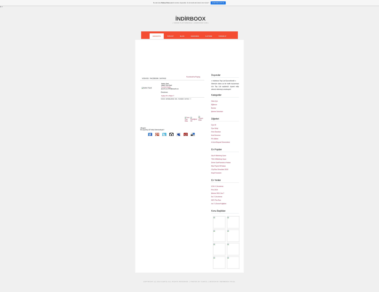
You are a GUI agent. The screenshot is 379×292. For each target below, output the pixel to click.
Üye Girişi (214, 128)
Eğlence (214, 104)
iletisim (208, 36)
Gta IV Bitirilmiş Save (218, 155)
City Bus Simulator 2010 (219, 169)
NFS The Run (216, 200)
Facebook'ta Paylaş (193, 77)
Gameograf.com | (201, 23)
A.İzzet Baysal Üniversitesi (220, 142)
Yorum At (222, 36)
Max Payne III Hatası (218, 166)
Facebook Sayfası (166, 87)
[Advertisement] (189, 54)
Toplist (170, 36)
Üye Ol (213, 125)
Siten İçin (214, 101)
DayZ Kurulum (216, 173)
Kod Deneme (215, 135)
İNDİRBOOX (190, 19)
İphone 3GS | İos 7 (217, 193)
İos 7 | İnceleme (216, 197)
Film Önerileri (216, 132)
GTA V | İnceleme (217, 186)
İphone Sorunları (217, 111)
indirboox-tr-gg (227, 281)
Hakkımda (195, 36)
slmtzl (204, 281)
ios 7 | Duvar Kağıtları (218, 203)
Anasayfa (157, 36)
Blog (182, 36)
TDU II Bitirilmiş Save (218, 159)
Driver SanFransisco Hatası (221, 162)
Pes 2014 (214, 190)
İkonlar (213, 108)
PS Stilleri (214, 139)
